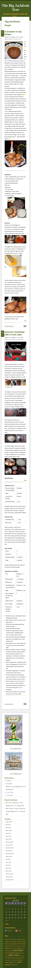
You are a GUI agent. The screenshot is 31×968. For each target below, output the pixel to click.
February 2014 (9, 874)
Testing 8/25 (9, 783)
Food (20, 39)
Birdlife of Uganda (22, 941)
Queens (14, 958)
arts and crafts (11, 939)
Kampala (7, 950)
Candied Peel (8, 496)
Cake (9, 339)
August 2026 (9, 821)
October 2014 (9, 850)
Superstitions (14, 960)
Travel (19, 962)
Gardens (11, 948)
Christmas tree (8, 946)
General (18, 37)
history (14, 948)
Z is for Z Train (9, 792)
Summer (9, 960)
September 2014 (10, 853)
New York (14, 955)
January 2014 (9, 876)
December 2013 (10, 879)
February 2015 (9, 842)
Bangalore (7, 941)
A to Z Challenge (18, 939)
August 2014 (9, 856)
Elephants (13, 946)
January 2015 (9, 845)
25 (9, 917)
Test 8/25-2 (8, 780)
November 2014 (10, 848)
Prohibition (9, 957)
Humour (22, 948)
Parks (23, 955)
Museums (18, 953)
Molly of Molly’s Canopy (12, 808)
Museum (12, 953)
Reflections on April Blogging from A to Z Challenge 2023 (15, 811)
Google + (20, 930)
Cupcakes (15, 39)
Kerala (11, 950)
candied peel (8, 398)
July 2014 (8, 859)
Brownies (10, 39)
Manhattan (18, 950)
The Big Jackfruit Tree (15, 8)
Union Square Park (14, 964)
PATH (6, 957)
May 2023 (8, 824)
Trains (14, 962)
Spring (6, 960)
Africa (6, 939)
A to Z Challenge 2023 (15, 748)
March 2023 (9, 830)
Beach (10, 941)
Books (6, 943)
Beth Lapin (8, 802)
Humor (18, 948)
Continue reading (9, 326)
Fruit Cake (20, 339)
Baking (6, 39)
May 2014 (8, 865)
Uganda (7, 964)
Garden (7, 948)
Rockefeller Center (20, 957)
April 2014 (8, 868)
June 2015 (8, 836)
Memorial (7, 953)
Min (9, 337)
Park (20, 955)
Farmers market (19, 946)
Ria (9, 37)
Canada (23, 943)
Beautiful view (15, 941)
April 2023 (8, 827)
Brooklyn (15, 943)
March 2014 (9, 871)
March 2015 (9, 839)
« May (7, 924)
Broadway (10, 943)
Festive (13, 339)
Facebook (9, 930)
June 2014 (8, 862)
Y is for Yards (9, 795)
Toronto (11, 962)
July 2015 (8, 833)
